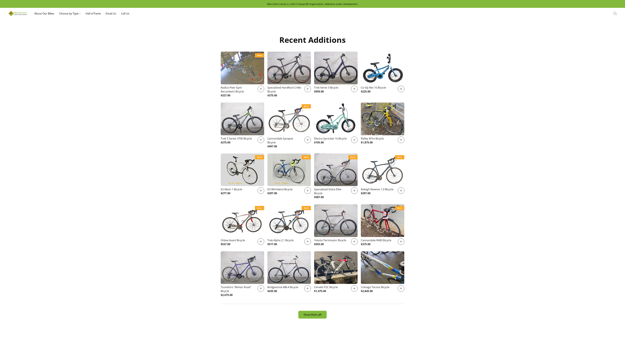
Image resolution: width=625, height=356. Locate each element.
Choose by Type (69, 13)
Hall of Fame (93, 13)
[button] (18, 13)
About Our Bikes (44, 13)
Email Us (111, 13)
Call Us (125, 13)
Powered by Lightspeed (312, 347)
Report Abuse (331, 341)
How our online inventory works (303, 341)
